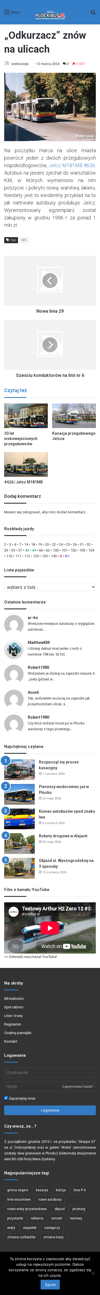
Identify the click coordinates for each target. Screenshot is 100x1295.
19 (40, 544)
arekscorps (20, 64)
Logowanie (50, 1110)
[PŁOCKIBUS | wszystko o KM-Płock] (50, 12)
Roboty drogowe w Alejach (63, 836)
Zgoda (50, 1284)
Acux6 (33, 692)
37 (20, 550)
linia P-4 (80, 1190)
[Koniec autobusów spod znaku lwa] (19, 819)
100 (56, 550)
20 (47, 544)
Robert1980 (38, 667)
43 (27, 550)
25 (68, 544)
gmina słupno (17, 1190)
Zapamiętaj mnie (21, 1098)
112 (27, 556)
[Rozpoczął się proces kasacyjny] (19, 769)
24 (61, 544)
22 (54, 544)
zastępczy (52, 1228)
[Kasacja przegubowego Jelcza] (74, 415)
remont (56, 1218)
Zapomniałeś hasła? (77, 1087)
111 (18, 556)
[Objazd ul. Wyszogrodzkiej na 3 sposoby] (19, 868)
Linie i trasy (13, 1015)
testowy (76, 1218)
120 (36, 556)
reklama (37, 1218)
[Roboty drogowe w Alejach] (19, 843)
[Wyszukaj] (93, 14)
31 (82, 544)
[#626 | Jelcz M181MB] (26, 464)
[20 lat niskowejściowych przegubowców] (26, 415)
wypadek (29, 1228)
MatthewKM (39, 642)
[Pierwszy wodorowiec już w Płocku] (19, 794)
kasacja (42, 1190)
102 (73, 550)
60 (41, 550)
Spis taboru (13, 1007)
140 (54, 556)
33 (6, 550)
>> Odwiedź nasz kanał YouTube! (30, 957)
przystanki (15, 1218)
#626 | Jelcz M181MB (23, 482)
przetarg (78, 1209)
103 (82, 550)
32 (89, 544)
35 (13, 550)
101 (65, 550)
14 (26, 544)
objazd (59, 1209)
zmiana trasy (53, 1237)
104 (91, 550)
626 (23, 240)
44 (34, 550)
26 (75, 544)
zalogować (31, 512)
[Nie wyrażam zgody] (93, 1273)
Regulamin (12, 1024)
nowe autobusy (50, 1199)
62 (48, 550)
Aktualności (14, 998)
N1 (67, 556)
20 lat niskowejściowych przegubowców (21, 438)
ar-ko (33, 617)
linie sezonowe (19, 1199)
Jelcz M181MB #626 (72, 165)
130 (45, 556)
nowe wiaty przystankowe (27, 1209)
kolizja (61, 1190)
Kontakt (10, 1041)
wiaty (11, 1228)
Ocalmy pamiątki (17, 1032)
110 (9, 556)
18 (33, 544)
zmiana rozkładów (21, 1237)
